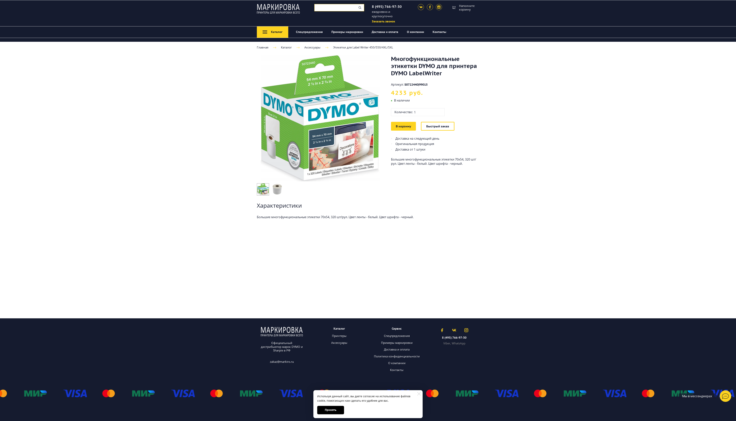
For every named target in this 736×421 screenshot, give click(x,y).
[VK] (454, 330)
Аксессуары (312, 47)
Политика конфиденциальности (397, 356)
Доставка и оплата (385, 32)
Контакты (439, 32)
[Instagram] (439, 7)
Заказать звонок (383, 21)
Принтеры (339, 336)
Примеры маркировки (347, 32)
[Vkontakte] (421, 7)
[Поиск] (360, 8)
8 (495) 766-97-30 (387, 6)
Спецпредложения (309, 32)
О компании (415, 32)
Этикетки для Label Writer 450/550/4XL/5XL (363, 47)
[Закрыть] (419, 394)
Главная (262, 47)
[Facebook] (430, 7)
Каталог (286, 47)
